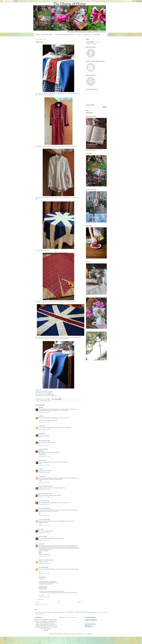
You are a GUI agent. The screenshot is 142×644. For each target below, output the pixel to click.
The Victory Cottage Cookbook (64, 34)
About (79, 34)
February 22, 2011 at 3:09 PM (44, 445)
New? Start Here (47, 34)
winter (43, 613)
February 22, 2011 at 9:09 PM (44, 515)
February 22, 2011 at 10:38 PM (44, 532)
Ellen (40, 407)
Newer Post (38, 602)
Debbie (40, 416)
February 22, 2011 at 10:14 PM (44, 525)
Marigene (40, 433)
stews (35, 613)
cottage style (56, 612)
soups (104, 612)
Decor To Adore (42, 536)
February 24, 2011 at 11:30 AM (44, 556)
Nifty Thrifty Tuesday (44, 400)
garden (84, 612)
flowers (78, 612)
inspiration (92, 612)
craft (39, 400)
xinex (40, 529)
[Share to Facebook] (59, 399)
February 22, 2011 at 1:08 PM (44, 421)
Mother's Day (36, 612)
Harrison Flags (41, 595)
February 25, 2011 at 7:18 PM (44, 573)
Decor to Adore (67, 93)
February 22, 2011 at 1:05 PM (44, 412)
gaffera (84, 633)
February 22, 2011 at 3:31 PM (44, 456)
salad (102, 612)
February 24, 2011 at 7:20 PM (44, 563)
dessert (67, 612)
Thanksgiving (45, 612)
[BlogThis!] (56, 399)
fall (72, 612)
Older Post (79, 602)
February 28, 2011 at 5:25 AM (44, 596)
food (81, 612)
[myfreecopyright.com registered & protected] (68, 617)
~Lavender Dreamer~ (43, 500)
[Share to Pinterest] (60, 399)
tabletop (49, 400)
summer (38, 614)
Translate (94, 43)
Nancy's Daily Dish (42, 567)
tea (41, 614)
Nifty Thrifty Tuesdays (40, 392)
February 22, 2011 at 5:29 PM (44, 482)
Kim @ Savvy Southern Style (44, 493)
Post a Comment (40, 599)
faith (71, 612)
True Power (97, 34)
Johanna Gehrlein (42, 449)
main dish (96, 612)
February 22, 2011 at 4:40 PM (44, 472)
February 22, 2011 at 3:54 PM (44, 465)
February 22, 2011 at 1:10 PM (44, 429)
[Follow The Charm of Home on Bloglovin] (91, 620)
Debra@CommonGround (44, 508)
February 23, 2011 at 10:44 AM (44, 540)
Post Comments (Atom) (44, 604)
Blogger (91, 633)
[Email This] (55, 399)
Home (37, 34)
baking (49, 612)
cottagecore (61, 612)
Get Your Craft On (39, 391)
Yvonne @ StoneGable (43, 519)
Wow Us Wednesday (40, 394)
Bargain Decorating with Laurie (45, 560)
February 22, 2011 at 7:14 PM (44, 489)
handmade (88, 612)
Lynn (40, 469)
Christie (40, 544)
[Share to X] (58, 399)
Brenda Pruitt (41, 460)
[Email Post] (52, 399)
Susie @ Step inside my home (44, 486)
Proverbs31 (41, 612)
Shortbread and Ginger (43, 440)
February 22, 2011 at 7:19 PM (44, 504)
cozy (65, 612)
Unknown (41, 425)
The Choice (87, 34)
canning (52, 612)
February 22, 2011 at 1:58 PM (44, 436)
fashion (75, 612)
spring (106, 612)
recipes (100, 612)
